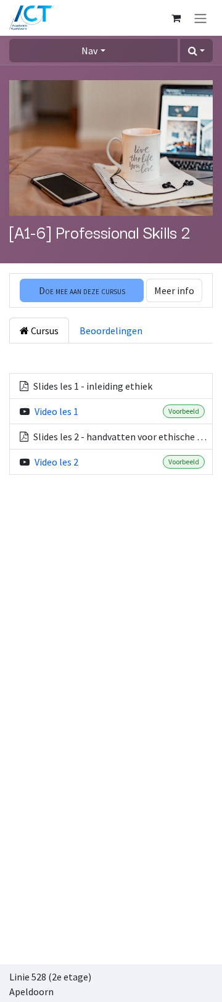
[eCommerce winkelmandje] (175, 18)
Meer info (174, 290)
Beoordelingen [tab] (111, 330)
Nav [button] (89, 50)
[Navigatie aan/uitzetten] (200, 18)
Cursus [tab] (44, 330)
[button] (196, 50)
